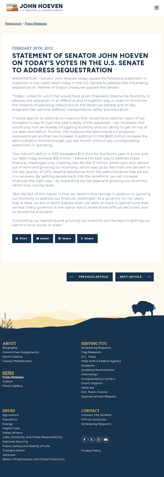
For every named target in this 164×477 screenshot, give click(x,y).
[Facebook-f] (84, 439)
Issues (9, 411)
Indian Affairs (12, 432)
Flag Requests (91, 352)
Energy (8, 424)
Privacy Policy (91, 450)
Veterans (87, 387)
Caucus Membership (17, 361)
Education (10, 419)
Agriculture (11, 415)
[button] (21, 238)
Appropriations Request (98, 396)
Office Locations (93, 419)
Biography (10, 347)
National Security (15, 441)
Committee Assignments (21, 352)
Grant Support (92, 383)
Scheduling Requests (96, 347)
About (9, 343)
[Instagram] (99, 439)
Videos (7, 381)
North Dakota (12, 356)
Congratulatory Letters (98, 379)
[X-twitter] (92, 439)
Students (87, 365)
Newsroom (13, 23)
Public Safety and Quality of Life (26, 446)
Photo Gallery (13, 386)
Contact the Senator (96, 415)
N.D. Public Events (94, 392)
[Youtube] (106, 439)
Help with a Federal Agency (101, 361)
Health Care (11, 428)
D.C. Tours (88, 356)
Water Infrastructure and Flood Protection (34, 459)
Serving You (94, 343)
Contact (90, 411)
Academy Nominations (97, 370)
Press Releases (36, 23)
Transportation (14, 450)
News (8, 373)
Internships (89, 374)
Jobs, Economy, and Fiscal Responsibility (32, 437)
